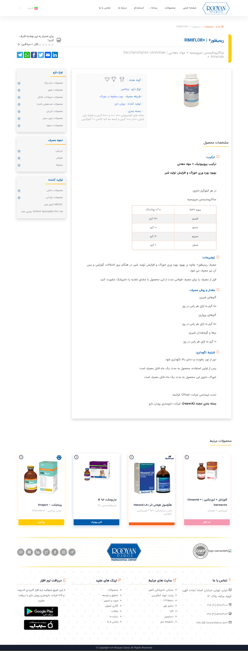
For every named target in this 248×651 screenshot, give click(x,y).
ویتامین (125, 89)
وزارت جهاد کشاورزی (162, 595)
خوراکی (59, 157)
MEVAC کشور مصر (53, 204)
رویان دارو (120, 104)
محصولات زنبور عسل (53, 118)
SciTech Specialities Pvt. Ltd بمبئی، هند (42, 211)
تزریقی (59, 150)
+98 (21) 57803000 (217, 605)
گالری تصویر (111, 606)
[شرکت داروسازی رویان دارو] (216, 8)
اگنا (171, 611)
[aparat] (29, 552)
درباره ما (122, 8)
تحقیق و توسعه (110, 595)
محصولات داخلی (55, 190)
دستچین (168, 617)
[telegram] (72, 552)
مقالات (114, 611)
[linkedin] (37, 552)
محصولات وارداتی (54, 197)
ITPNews (168, 601)
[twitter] (46, 552)
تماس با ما (105, 8)
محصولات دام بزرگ (53, 83)
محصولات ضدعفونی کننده (50, 104)
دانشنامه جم (167, 622)
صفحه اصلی (189, 8)
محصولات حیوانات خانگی (50, 97)
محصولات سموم (55, 125)
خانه (218, 26)
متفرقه (59, 165)
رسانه (154, 8)
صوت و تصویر (111, 601)
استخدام (139, 8)
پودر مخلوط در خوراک (111, 96)
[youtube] (20, 552)
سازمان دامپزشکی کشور (160, 590)
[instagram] (63, 552)
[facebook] (55, 552)
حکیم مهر (168, 606)
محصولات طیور (55, 90)
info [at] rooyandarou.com (212, 623)
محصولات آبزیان (54, 111)
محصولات (170, 8)
